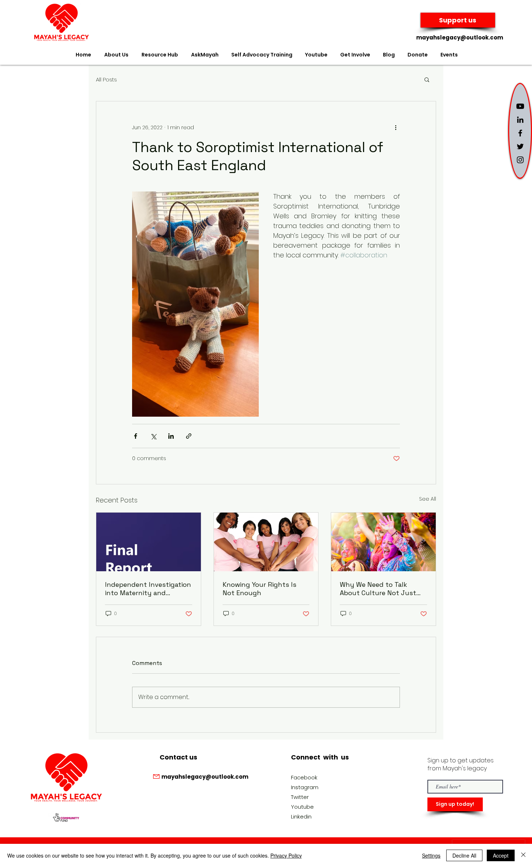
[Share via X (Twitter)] (153, 436)
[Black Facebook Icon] (520, 133)
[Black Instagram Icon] (520, 159)
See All (427, 498)
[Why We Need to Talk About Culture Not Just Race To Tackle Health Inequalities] (383, 542)
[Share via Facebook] (135, 436)
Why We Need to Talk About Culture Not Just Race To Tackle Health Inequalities (378, 588)
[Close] (523, 855)
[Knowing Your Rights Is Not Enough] (266, 542)
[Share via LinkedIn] (171, 436)
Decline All (464, 855)
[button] (426, 79)
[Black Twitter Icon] (520, 146)
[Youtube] (520, 106)
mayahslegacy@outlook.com (459, 37)
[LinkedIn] (520, 119)
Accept (500, 855)
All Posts (106, 79)
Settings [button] (431, 855)
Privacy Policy (286, 855)
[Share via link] (188, 436)
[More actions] (395, 127)
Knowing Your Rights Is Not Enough (259, 588)
